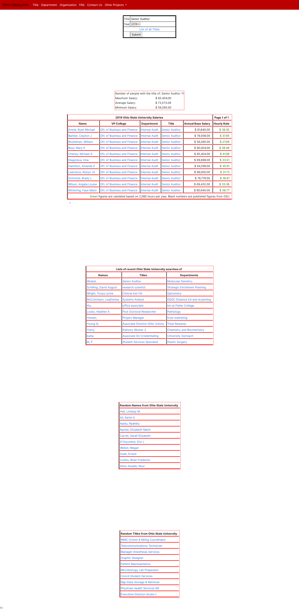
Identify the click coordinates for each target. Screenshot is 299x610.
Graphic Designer (132, 558)
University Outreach (180, 336)
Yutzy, (91, 330)
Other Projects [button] (115, 5)
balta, (90, 336)
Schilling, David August (102, 287)
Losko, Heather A (98, 311)
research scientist (134, 287)
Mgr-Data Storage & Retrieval (140, 582)
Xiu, (89, 305)
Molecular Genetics (179, 281)
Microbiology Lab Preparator (140, 570)
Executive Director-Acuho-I (138, 594)
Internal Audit (149, 129)
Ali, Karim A (127, 417)
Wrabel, (92, 281)
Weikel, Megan (129, 448)
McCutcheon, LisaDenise (103, 299)
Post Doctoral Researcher (139, 311)
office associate (133, 305)
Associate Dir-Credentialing (140, 336)
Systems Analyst (133, 299)
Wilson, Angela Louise (82, 184)
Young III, (93, 323)
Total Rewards (176, 323)
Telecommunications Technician (141, 545)
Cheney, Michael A (80, 154)
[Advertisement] (149, 66)
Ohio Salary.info (16, 5)
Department (49, 5)
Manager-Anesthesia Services (140, 552)
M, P (90, 342)
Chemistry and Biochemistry (185, 330)
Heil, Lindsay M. (130, 411)
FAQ (81, 5)
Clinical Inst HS (132, 293)
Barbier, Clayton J (80, 135)
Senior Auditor (171, 129)
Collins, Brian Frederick (135, 460)
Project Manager (133, 317)
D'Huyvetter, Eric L (132, 441)
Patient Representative (135, 564)
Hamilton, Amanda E (81, 166)
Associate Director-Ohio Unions (143, 323)
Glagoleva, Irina (78, 160)
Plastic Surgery (177, 342)
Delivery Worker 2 (134, 330)
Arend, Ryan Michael (81, 129)
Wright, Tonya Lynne (100, 293)
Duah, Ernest (128, 454)
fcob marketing (177, 317)
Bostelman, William (80, 141)
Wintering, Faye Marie (82, 190)
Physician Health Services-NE (140, 588)
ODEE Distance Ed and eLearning (189, 299)
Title (36, 5)
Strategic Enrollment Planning (186, 287)
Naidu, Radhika (129, 423)
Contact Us (94, 5)
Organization (68, 5)
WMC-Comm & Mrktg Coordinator (143, 539)
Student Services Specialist (140, 342)
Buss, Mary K (76, 148)
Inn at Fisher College (180, 305)
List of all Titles (149, 29)
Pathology (174, 311)
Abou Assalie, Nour (132, 466)
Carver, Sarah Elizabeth (135, 435)
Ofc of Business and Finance (118, 129)
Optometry (174, 293)
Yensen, (92, 317)
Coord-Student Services (136, 576)
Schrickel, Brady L (80, 178)
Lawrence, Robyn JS (81, 172)
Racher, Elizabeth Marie (135, 429)
